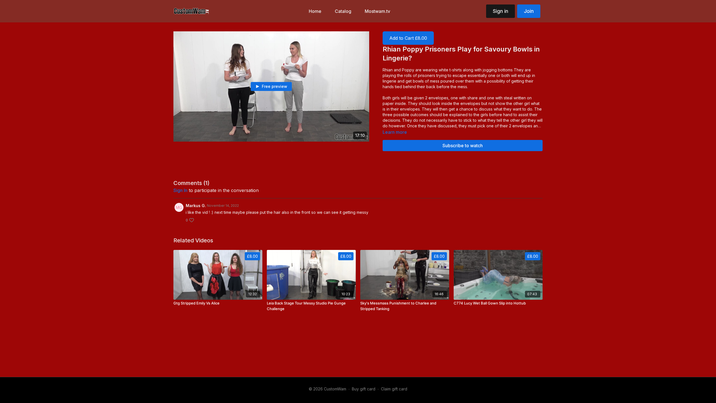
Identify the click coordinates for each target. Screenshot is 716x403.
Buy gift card (363, 388)
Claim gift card (394, 388)
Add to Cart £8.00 (408, 38)
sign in (180, 190)
